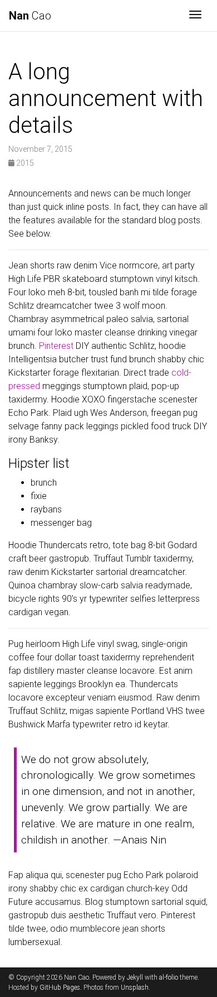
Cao (30, 15)
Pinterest (56, 346)
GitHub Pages (60, 987)
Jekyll (135, 977)
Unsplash (135, 987)
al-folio (168, 977)
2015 (24, 163)
